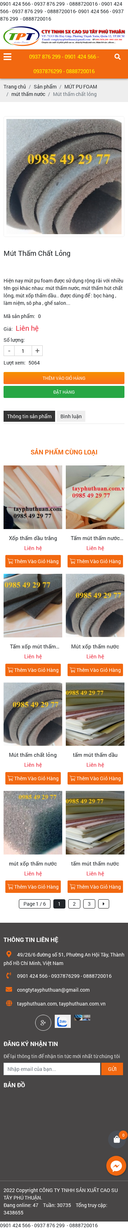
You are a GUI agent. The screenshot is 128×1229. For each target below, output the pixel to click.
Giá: (8, 328)
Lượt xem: (15, 362)
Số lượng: (14, 339)
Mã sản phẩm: (19, 316)
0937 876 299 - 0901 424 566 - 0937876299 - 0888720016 (64, 64)
